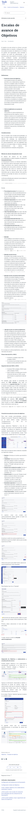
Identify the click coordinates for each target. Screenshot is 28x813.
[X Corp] (4, 759)
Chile (5, 7)
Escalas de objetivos (12, 754)
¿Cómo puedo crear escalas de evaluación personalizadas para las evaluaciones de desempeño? (12, 793)
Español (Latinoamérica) (14, 2)
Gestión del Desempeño (12, 7)
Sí (10, 767)
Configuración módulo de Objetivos (10, 785)
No (17, 767)
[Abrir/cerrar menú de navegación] (24, 2)
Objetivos (22, 7)
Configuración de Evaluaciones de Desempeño (13, 782)
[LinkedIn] (6, 759)
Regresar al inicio (6, 775)
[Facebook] (2, 759)
